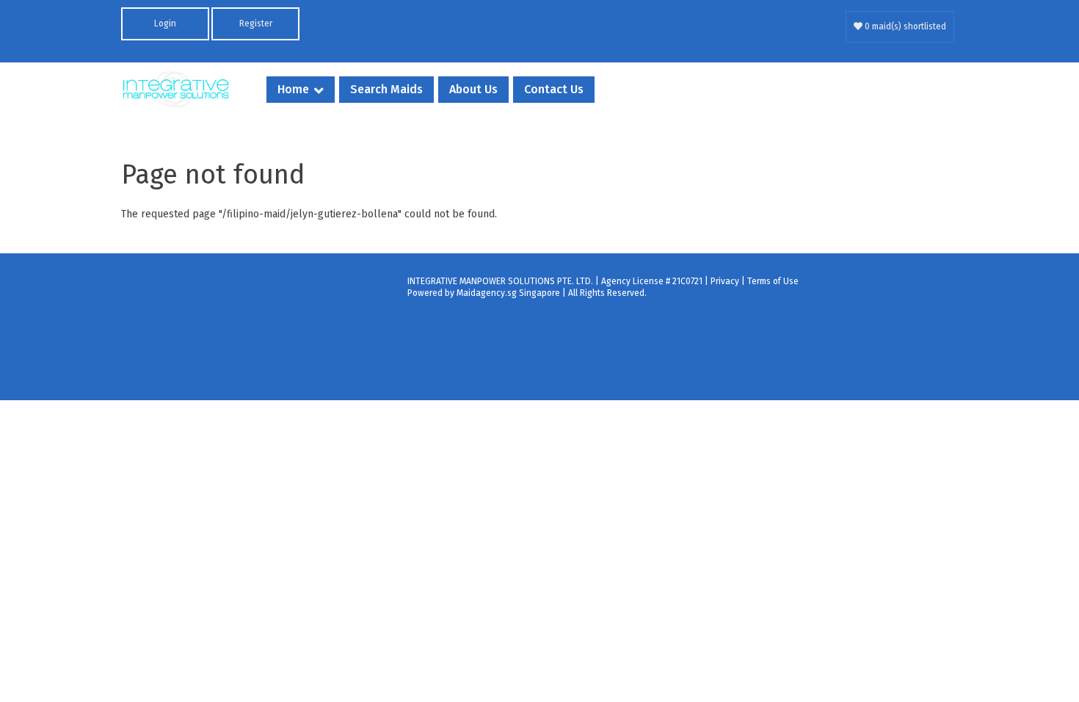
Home (293, 89)
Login (165, 23)
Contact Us (554, 89)
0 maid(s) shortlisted (904, 26)
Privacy (725, 281)
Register (255, 23)
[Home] (176, 89)
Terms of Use (773, 281)
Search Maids (386, 89)
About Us (473, 89)
